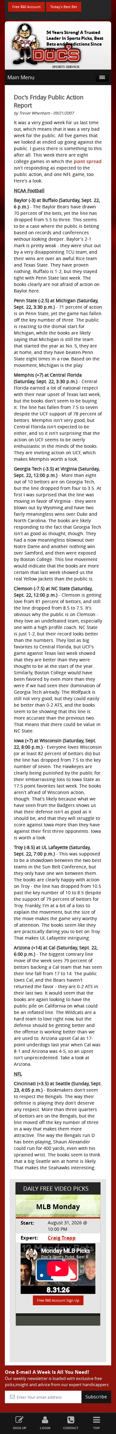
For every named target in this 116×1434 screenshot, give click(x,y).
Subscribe (96, 1397)
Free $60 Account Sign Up (58, 1300)
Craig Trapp (62, 1237)
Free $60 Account (26, 6)
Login (45, 1428)
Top (96, 1428)
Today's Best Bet (63, 6)
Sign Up (19, 1428)
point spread (88, 161)
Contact (70, 1428)
